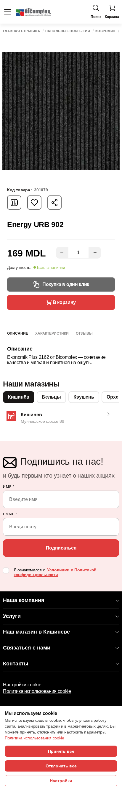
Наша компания (23, 600)
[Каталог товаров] (7, 12)
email (10, 514)
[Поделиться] (54, 202)
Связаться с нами (26, 648)
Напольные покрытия (67, 31)
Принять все (61, 751)
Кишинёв (18, 396)
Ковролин (105, 31)
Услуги (12, 616)
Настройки (61, 780)
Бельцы (51, 396)
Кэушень (83, 396)
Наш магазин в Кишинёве (36, 632)
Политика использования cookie (37, 691)
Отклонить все (61, 766)
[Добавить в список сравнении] (14, 202)
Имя (9, 487)
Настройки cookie (22, 684)
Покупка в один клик (65, 284)
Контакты (15, 664)
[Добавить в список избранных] (34, 202)
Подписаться (61, 547)
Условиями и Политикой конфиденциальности (55, 572)
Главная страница (21, 31)
